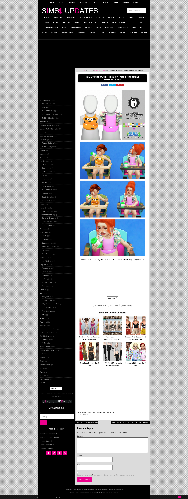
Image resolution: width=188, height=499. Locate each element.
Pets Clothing (47, 311)
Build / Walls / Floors (48, 129)
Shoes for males (48, 332)
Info (184, 497)
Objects (43, 265)
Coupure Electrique (100, 305)
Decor (44, 272)
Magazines (44, 229)
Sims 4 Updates (71, 11)
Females (45, 339)
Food (42, 157)
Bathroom (45, 164)
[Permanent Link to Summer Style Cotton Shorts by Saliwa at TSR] (136, 334)
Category (43, 413)
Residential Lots (47, 222)
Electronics (46, 275)
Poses (42, 318)
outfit (111, 305)
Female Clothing (99, 70)
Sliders (42, 354)
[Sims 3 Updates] (56, 401)
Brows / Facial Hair (47, 125)
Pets (41, 293)
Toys (42, 372)
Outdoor (45, 193)
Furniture (43, 161)
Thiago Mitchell (126, 305)
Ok (180, 497)
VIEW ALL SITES (56, 388)
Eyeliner (45, 239)
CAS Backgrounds (46, 136)
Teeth (42, 361)
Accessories (44, 100)
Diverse (43, 150)
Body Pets (46, 297)
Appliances (46, 268)
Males (44, 343)
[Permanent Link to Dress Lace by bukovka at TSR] (89, 360)
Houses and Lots (46, 215)
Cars (41, 132)
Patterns (43, 290)
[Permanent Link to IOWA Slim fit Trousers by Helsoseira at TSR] (112, 360)
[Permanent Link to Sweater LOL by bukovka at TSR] (136, 360)
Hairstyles (43, 208)
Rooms (42, 322)
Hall (43, 175)
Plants (42, 315)
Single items (46, 197)
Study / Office (47, 201)
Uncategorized (45, 379)
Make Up (43, 232)
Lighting (45, 279)
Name (79, 455)
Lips (43, 250)
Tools (42, 368)
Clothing (90, 70)
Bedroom (45, 168)
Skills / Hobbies (46, 347)
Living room (46, 186)
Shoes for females (48, 329)
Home (84, 70)
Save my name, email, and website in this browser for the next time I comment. (105, 475)
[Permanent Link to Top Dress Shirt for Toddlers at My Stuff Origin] (89, 334)
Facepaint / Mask (48, 247)
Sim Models (44, 336)
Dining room (46, 172)
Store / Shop (47, 225)
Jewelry (45, 107)
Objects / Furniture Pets (50, 304)
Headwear (46, 103)
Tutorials (43, 376)
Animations (44, 122)
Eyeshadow (46, 243)
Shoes (42, 326)
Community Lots (48, 218)
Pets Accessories (48, 307)
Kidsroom (45, 179)
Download (112, 298)
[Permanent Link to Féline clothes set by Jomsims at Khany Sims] (112, 334)
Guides (42, 204)
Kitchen (44, 182)
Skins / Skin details (47, 350)
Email (79, 464)
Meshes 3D (44, 257)
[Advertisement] (94, 54)
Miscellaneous (47, 111)
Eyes (42, 154)
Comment (81, 436)
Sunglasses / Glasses (50, 114)
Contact (54, 434)
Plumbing (45, 286)
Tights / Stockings (48, 118)
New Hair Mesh (47, 211)
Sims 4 (117, 305)
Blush (44, 236)
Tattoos (43, 357)
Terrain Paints (45, 365)
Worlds (42, 383)
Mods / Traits (45, 261)
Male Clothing (109, 413)
